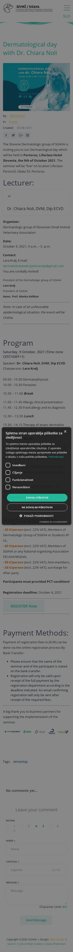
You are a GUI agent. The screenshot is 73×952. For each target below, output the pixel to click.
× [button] (65, 431)
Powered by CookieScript (53, 521)
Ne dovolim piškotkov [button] (37, 507)
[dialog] (36, 476)
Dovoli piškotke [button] (37, 497)
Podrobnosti (56, 457)
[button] (36, 515)
